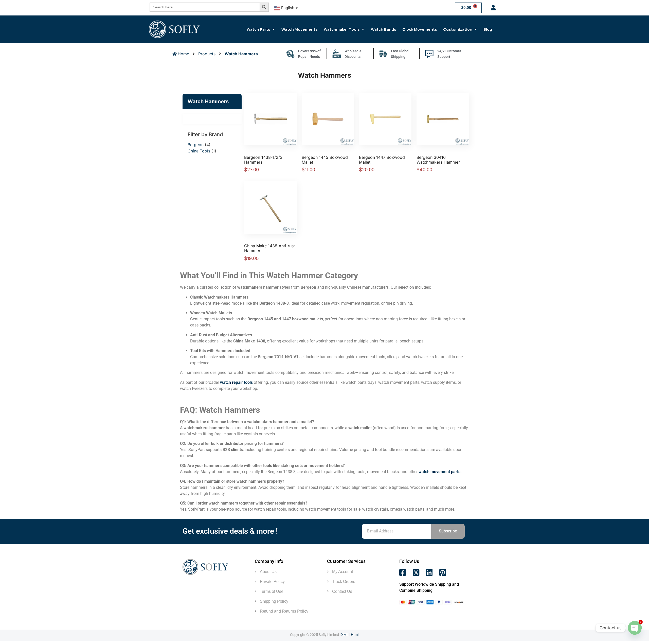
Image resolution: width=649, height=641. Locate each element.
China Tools (199, 150)
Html (354, 635)
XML (345, 635)
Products (206, 53)
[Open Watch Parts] (273, 29)
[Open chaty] (635, 628)
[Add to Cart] (275, 116)
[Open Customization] (475, 29)
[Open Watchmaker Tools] (363, 29)
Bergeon (196, 144)
